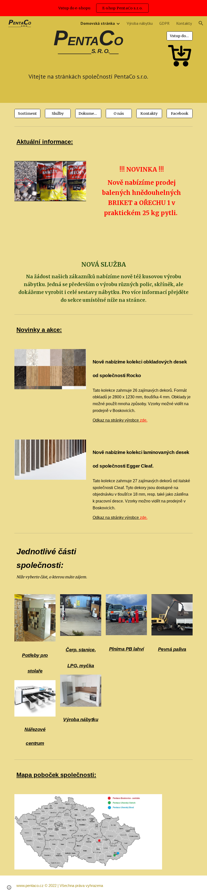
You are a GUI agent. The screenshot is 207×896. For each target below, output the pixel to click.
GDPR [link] (164, 23)
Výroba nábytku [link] (140, 23)
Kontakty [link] (184, 23)
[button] (201, 23)
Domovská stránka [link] (98, 23)
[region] (103, 8)
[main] (88, 43)
